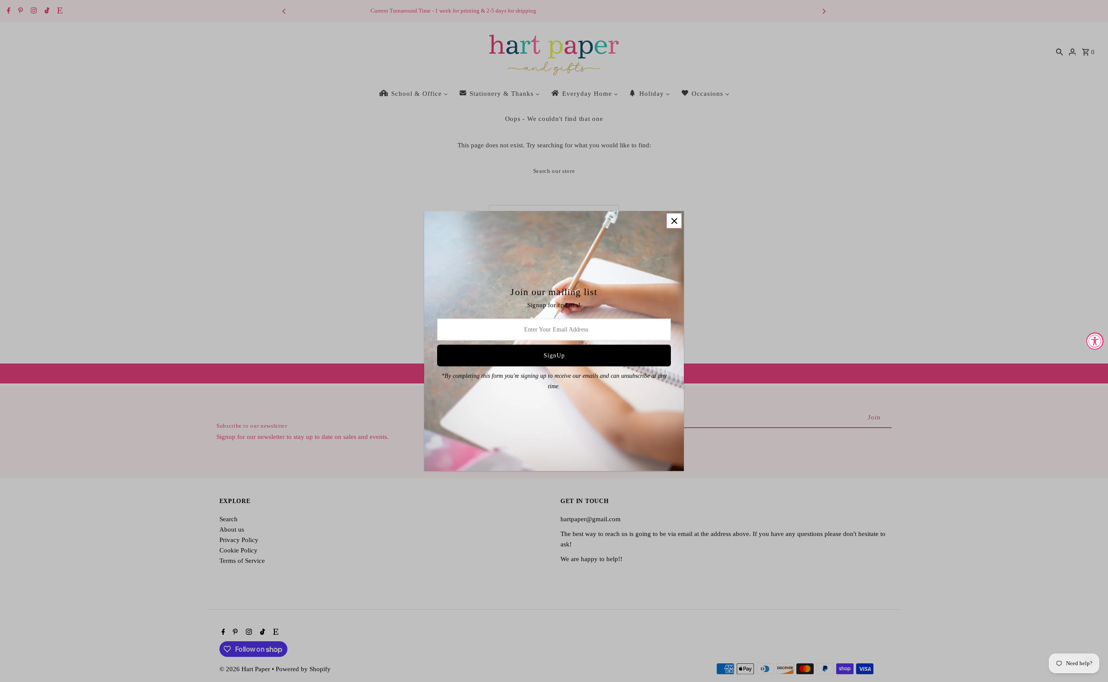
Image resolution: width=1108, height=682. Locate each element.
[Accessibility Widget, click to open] (1095, 341)
